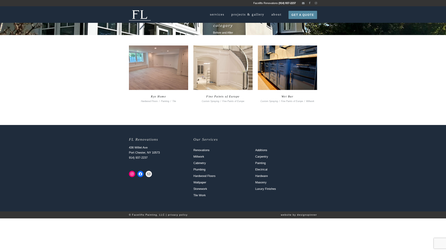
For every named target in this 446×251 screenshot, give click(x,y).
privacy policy (178, 214)
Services (217, 14)
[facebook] (309, 3)
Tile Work (199, 195)
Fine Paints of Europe (223, 96)
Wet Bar (288, 96)
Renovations (201, 150)
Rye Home (158, 96)
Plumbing (199, 169)
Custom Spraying (210, 101)
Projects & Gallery (247, 14)
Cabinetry (199, 163)
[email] (303, 3)
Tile (174, 101)
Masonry (261, 182)
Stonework (200, 189)
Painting (165, 101)
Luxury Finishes (265, 189)
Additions (261, 150)
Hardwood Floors (149, 101)
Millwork (310, 101)
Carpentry (261, 156)
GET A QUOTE (302, 14)
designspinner (307, 214)
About (276, 14)
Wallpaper (199, 182)
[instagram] (316, 3)
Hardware (261, 176)
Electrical (261, 169)
